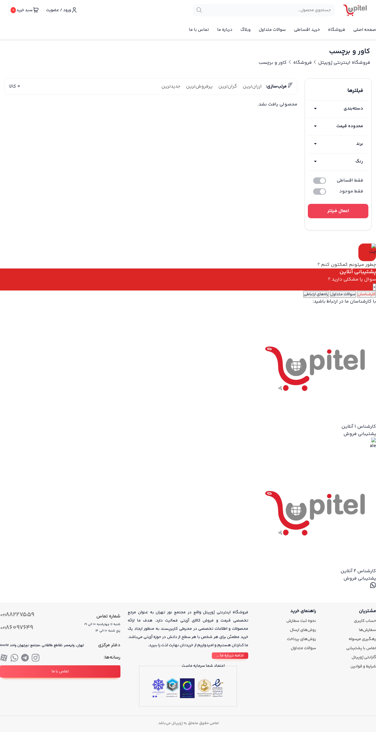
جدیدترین (170, 86)
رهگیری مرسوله (362, 639)
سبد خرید (22, 10)
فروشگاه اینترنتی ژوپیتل (344, 62)
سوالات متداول (272, 29)
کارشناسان (366, 294)
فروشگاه (336, 29)
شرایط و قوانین (363, 666)
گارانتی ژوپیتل (364, 657)
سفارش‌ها (367, 630)
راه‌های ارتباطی (316, 294)
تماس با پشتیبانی (361, 648)
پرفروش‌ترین (199, 86)
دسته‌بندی (353, 108)
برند (359, 143)
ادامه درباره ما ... (230, 655)
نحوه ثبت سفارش (301, 621)
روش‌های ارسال (303, 630)
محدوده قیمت (349, 126)
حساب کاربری (365, 621)
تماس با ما (199, 29)
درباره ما (224, 29)
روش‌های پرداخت (301, 639)
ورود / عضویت (58, 10)
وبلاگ (246, 29)
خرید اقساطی (307, 29)
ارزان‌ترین (252, 86)
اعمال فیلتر (338, 211)
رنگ (359, 161)
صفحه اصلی (364, 29)
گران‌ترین (227, 86)
